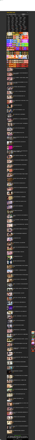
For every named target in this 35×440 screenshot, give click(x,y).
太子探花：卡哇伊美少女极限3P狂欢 (17, 352)
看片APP (24, 25)
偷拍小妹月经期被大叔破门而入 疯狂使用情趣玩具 (19, 114)
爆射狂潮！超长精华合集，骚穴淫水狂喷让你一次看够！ (20, 155)
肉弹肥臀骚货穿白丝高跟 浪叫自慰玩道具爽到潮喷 (19, 416)
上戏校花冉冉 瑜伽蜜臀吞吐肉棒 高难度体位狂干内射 (19, 192)
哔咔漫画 (9, 21)
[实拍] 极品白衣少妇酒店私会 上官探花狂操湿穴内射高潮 (20, 279)
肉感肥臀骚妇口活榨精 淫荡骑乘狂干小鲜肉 (18, 398)
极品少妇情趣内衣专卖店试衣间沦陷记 (17, 210)
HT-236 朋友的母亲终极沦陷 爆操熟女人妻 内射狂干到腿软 (20, 343)
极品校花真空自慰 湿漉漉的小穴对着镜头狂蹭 (18, 251)
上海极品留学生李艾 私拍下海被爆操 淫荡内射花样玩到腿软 (20, 187)
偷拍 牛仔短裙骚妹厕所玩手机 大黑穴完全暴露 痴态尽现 (19, 311)
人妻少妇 (9, 18)
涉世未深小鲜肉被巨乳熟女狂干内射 (17, 146)
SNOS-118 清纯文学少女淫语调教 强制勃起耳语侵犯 (19, 91)
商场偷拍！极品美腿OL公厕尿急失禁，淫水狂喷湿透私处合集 (20, 288)
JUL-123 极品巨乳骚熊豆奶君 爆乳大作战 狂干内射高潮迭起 (20, 375)
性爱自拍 (16, 25)
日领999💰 (16, 28)
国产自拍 (9, 25)
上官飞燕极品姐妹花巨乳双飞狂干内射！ (18, 256)
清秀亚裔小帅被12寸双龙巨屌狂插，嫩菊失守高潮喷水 (19, 297)
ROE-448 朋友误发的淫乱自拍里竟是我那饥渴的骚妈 (19, 68)
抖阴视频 (21, 21)
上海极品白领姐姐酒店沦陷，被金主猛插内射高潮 (19, 242)
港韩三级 (17, 17)
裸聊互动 (9, 24)
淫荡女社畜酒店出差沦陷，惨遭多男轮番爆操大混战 (19, 302)
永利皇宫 (17, 29)
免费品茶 (20, 24)
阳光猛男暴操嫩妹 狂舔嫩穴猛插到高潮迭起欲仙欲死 (19, 86)
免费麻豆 (17, 18)
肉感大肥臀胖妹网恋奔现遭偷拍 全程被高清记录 (19, 430)
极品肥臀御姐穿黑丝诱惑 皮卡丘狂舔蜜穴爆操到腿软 (19, 329)
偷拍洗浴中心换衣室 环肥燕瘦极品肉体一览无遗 (19, 109)
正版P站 (16, 24)
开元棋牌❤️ (21, 28)
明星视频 (21, 17)
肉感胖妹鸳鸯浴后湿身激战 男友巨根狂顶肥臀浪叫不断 (19, 384)
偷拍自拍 (24, 18)
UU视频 (24, 21)
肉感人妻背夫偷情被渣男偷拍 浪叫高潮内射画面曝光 (19, 361)
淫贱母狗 (20, 18)
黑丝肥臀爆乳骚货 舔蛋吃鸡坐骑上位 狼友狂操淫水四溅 (19, 164)
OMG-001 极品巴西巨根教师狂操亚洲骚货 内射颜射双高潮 (20, 389)
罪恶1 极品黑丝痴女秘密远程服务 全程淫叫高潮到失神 (19, 421)
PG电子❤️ (25, 28)
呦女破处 (23, 24)
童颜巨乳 (9, 17)
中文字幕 (13, 17)
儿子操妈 (20, 25)
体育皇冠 (13, 28)
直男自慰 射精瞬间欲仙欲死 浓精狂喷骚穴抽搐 (18, 169)
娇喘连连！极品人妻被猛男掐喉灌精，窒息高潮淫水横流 (20, 233)
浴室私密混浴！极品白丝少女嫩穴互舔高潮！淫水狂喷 (19, 178)
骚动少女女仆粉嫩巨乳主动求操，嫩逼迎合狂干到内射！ (20, 201)
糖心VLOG (13, 21)
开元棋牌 (9, 28)
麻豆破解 (17, 21)
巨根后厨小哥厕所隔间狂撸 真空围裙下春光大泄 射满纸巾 (20, 306)
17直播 (12, 24)
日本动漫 (13, 18)
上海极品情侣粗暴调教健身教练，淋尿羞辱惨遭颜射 (19, 196)
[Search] (27, 12)
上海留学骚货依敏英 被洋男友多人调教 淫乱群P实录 (19, 141)
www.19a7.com (11, 12)
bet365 (20, 29)
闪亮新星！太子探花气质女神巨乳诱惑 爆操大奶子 (19, 320)
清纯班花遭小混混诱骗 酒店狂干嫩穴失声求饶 (18, 132)
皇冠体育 (13, 29)
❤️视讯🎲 (24, 29)
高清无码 (13, 25)
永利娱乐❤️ (9, 29)
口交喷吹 (25, 17)
